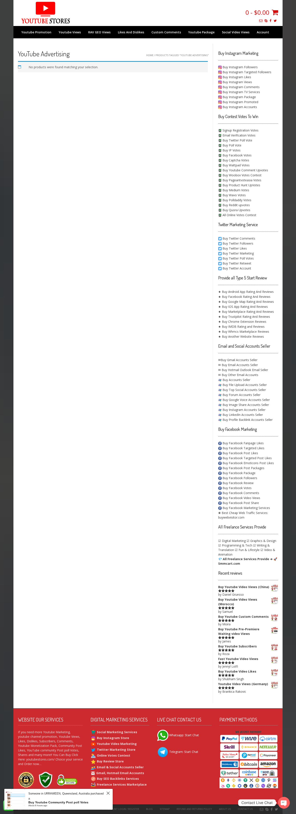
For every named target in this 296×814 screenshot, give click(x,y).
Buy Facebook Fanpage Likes (243, 443)
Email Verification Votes (238, 135)
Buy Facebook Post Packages (243, 468)
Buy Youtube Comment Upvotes (245, 170)
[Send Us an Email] (260, 20)
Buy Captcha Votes (235, 160)
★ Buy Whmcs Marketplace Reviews (243, 331)
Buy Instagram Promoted (240, 102)
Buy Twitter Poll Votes (238, 258)
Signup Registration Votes (240, 130)
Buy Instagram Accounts (239, 107)
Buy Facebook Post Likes (240, 453)
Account (263, 32)
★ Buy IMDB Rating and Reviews (241, 326)
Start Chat (192, 735)
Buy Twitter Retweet (237, 263)
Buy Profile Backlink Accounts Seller (247, 420)
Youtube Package (201, 32)
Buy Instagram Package (239, 97)
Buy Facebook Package (238, 473)
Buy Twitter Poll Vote (237, 140)
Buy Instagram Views (237, 82)
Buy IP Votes (231, 150)
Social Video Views (235, 32)
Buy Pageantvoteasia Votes (241, 180)
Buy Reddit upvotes (236, 205)
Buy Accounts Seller (236, 380)
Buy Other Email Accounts (239, 375)
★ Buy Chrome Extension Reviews (242, 321)
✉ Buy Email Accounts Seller (238, 365)
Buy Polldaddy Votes (236, 200)
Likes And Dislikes (131, 32)
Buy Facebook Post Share (240, 503)
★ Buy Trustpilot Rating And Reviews (244, 317)
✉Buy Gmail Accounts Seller (237, 360)
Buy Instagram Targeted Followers (246, 72)
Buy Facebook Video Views (241, 498)
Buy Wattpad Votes (236, 165)
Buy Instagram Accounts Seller (243, 410)
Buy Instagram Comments (241, 87)
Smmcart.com (229, 563)
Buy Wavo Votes (234, 195)
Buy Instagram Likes (236, 77)
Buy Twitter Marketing (238, 253)
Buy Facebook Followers (239, 478)
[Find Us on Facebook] (271, 20)
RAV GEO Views (99, 32)
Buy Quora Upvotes (236, 210)
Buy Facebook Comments (240, 493)
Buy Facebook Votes (237, 155)
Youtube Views (70, 32)
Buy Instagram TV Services (241, 92)
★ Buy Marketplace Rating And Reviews (246, 312)
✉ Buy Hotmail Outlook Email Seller (243, 370)
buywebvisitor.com (231, 517)
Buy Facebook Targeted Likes (243, 448)
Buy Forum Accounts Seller (241, 395)
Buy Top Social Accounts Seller (244, 390)
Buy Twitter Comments (239, 238)
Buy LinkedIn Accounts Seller (242, 415)
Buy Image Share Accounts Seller (245, 405)
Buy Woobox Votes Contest (242, 175)
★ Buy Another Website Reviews (241, 336)
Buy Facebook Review (238, 483)
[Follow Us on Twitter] (275, 20)
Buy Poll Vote (231, 145)
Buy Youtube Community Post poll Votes (58, 802)
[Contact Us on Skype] (266, 20)
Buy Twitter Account (237, 268)
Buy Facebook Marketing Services (246, 508)
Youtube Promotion (36, 32)
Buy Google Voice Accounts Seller (246, 400)
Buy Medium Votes (235, 190)
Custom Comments (166, 32)
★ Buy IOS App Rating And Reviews (243, 307)
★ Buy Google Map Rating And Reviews (246, 302)
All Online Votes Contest (239, 215)
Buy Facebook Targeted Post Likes (247, 458)
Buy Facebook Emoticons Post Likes (248, 463)
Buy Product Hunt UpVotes (241, 185)
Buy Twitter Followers (238, 243)
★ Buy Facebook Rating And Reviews (244, 297)
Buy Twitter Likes (235, 248)
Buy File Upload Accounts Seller (244, 385)
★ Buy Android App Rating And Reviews (246, 292)
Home (149, 55)
